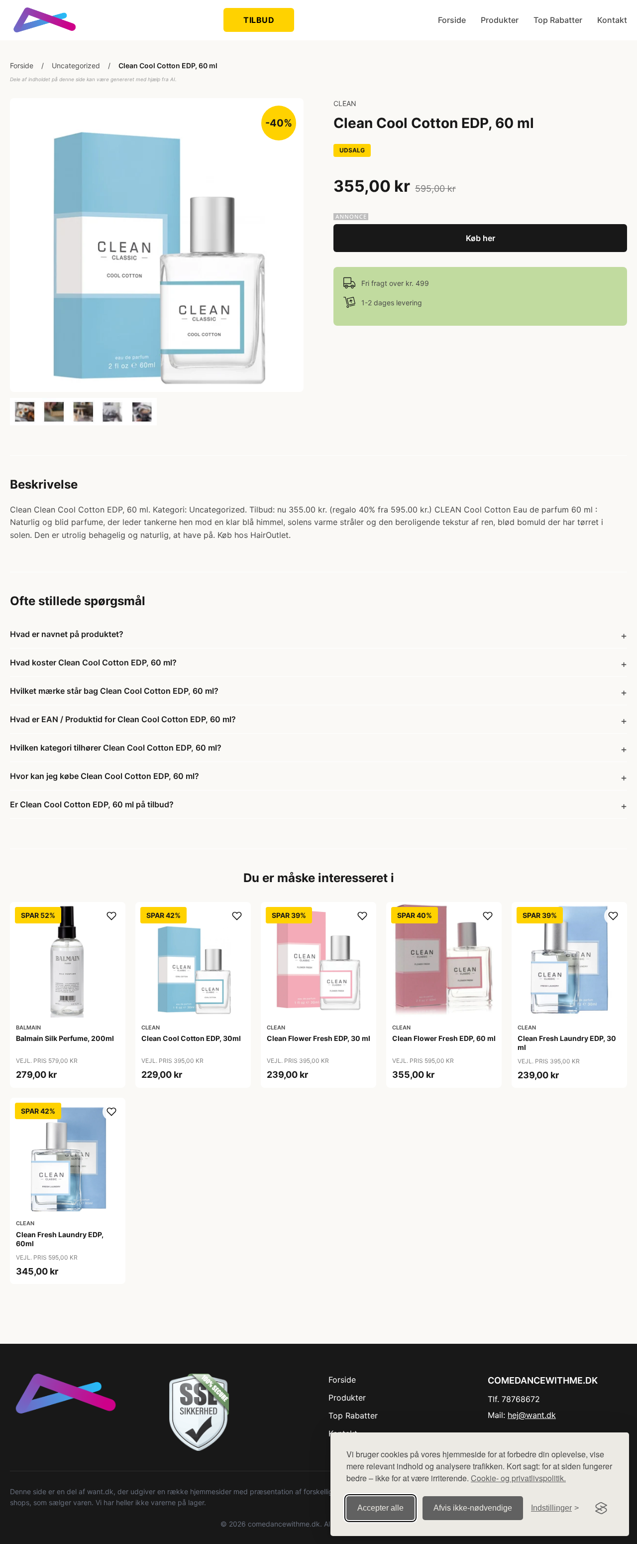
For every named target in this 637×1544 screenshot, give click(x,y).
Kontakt (612, 20)
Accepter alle (380, 1508)
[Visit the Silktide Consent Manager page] (601, 1508)
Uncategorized (76, 65)
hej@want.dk (532, 1415)
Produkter (500, 20)
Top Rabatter (557, 20)
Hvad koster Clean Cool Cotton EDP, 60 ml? (93, 662)
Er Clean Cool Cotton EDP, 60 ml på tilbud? (92, 804)
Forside (452, 20)
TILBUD (258, 20)
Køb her (480, 238)
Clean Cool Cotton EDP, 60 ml (167, 65)
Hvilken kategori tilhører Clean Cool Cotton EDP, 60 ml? (115, 748)
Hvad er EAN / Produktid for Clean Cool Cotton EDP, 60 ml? (123, 719)
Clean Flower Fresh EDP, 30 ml (318, 1038)
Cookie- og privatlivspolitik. (518, 1478)
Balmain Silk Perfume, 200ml (65, 1038)
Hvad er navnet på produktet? (66, 634)
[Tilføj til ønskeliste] (111, 916)
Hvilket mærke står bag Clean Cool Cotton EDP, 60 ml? (114, 691)
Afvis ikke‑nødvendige (472, 1508)
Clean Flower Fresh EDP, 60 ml (444, 1038)
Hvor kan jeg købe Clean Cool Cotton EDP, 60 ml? (104, 776)
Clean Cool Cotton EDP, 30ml (191, 1038)
